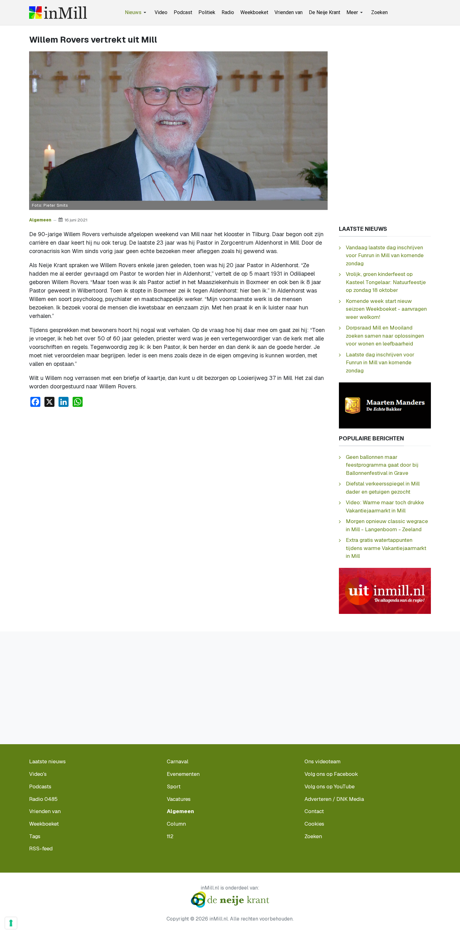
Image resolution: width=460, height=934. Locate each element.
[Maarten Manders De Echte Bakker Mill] (385, 404)
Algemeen (40, 220)
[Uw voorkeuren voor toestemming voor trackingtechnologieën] (11, 923)
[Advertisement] (178, 459)
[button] (136, 12)
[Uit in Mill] (385, 590)
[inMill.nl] (58, 12)
